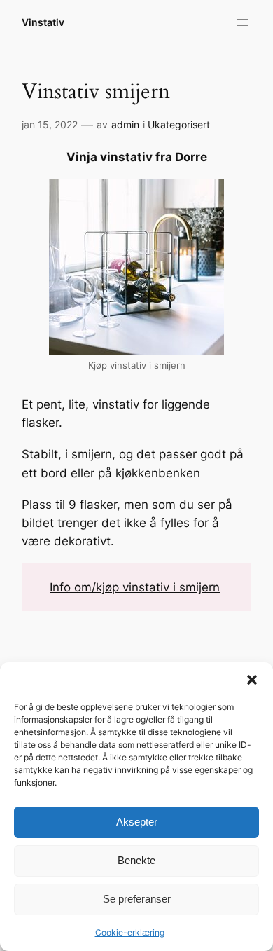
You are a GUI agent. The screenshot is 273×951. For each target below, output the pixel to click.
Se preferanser (137, 899)
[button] (252, 680)
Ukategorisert (179, 124)
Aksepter (137, 822)
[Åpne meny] (242, 22)
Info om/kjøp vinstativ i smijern (135, 587)
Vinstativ (43, 22)
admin (125, 124)
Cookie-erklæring (129, 932)
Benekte (136, 860)
